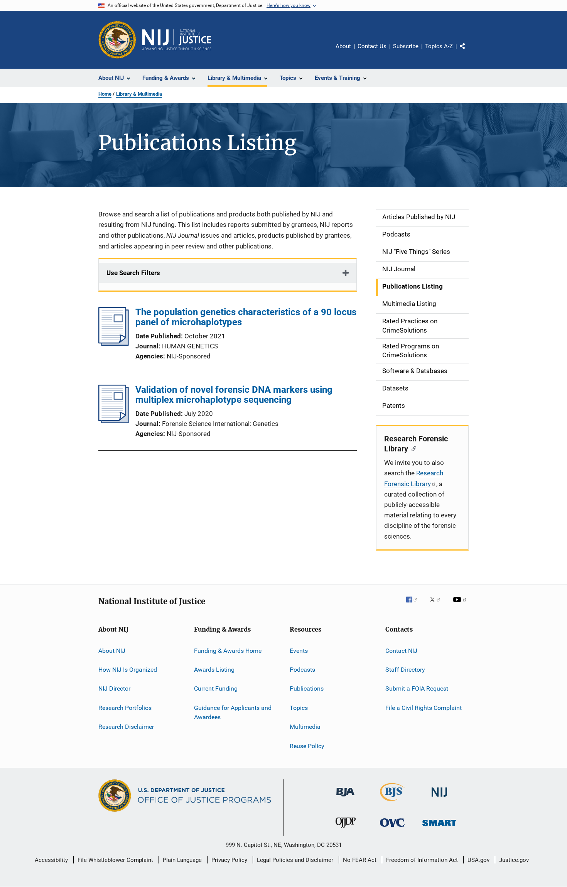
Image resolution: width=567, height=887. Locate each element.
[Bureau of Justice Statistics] (392, 802)
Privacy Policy (229, 860)
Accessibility (51, 860)
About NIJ (111, 650)
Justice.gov (514, 860)
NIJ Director (114, 688)
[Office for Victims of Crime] (392, 828)
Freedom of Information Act (422, 860)
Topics (299, 707)
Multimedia (305, 726)
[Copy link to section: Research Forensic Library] (412, 448)
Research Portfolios (125, 707)
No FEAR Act (359, 860)
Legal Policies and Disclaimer (295, 860)
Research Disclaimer (126, 726)
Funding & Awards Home (228, 650)
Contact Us (372, 46)
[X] (437, 604)
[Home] (176, 39)
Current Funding (216, 688)
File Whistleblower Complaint (115, 860)
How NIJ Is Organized (127, 669)
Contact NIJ (401, 650)
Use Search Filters (133, 273)
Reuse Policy (307, 745)
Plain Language (182, 860)
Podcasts (302, 669)
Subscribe (405, 46)
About (343, 46)
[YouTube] (460, 604)
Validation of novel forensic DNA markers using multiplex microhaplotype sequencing (233, 394)
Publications (307, 688)
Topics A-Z (439, 46)
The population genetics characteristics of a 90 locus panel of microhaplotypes (245, 317)
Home (104, 94)
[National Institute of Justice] (439, 798)
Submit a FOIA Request (416, 688)
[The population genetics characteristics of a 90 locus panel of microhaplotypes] (113, 343)
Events (299, 650)
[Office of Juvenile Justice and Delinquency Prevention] (346, 829)
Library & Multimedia (139, 94)
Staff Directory (405, 669)
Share (469, 52)
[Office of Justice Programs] (117, 40)
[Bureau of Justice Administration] (345, 798)
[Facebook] (414, 604)
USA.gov (478, 860)
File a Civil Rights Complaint (423, 707)
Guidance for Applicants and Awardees (233, 712)
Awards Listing (214, 669)
